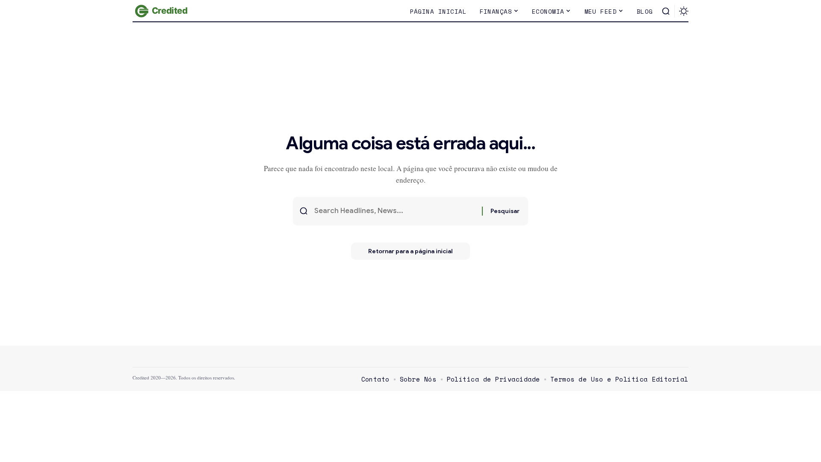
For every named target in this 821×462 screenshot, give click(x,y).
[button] (666, 11)
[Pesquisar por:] (395, 211)
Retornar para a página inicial (410, 251)
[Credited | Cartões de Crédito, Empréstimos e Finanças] (162, 11)
